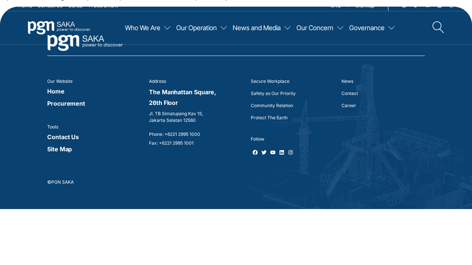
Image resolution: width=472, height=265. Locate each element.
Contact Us (50, 5)
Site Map (365, 5)
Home (25, 5)
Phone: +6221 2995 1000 (174, 134)
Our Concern (314, 28)
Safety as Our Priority (273, 93)
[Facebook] (404, 5)
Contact (349, 93)
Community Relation (272, 105)
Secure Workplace (270, 81)
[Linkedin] (439, 5)
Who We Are (142, 28)
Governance (367, 28)
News (347, 81)
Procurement (103, 5)
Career (75, 5)
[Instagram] (451, 5)
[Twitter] (416, 5)
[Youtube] (428, 5)
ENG (336, 5)
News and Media (257, 28)
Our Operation (196, 28)
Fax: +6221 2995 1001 (171, 143)
